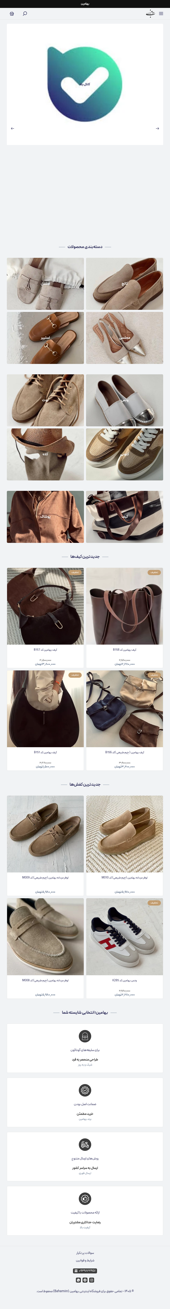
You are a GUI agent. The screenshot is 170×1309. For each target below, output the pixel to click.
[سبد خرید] (12, 13)
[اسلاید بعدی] (157, 128)
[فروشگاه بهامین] (150, 13)
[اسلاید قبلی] (12, 128)
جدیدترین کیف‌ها (85, 557)
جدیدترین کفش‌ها (85, 785)
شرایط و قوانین (85, 1260)
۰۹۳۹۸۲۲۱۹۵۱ (87, 1270)
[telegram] (85, 1280)
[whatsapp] (78, 1280)
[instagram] (91, 1280)
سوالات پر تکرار (85, 1253)
